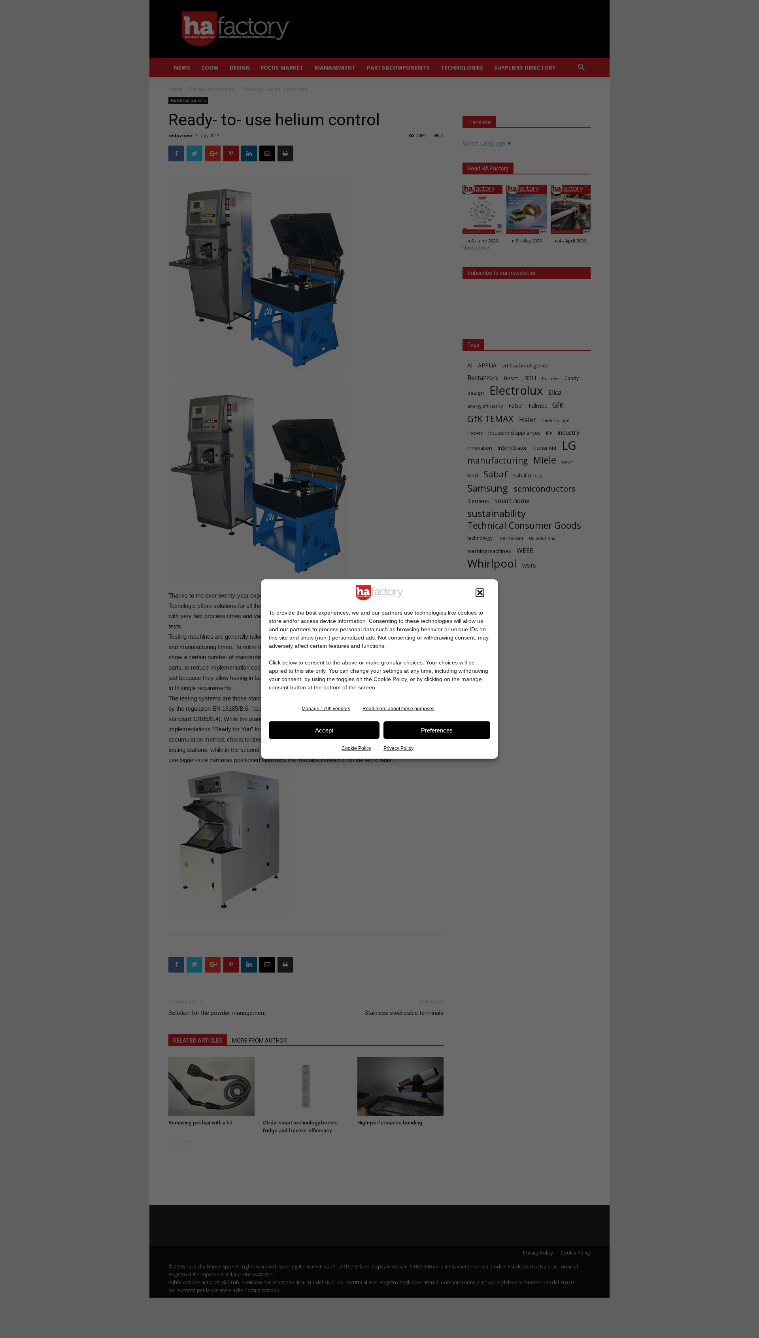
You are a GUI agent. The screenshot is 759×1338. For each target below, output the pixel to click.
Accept (324, 730)
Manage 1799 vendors (326, 709)
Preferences (437, 730)
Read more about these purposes (398, 709)
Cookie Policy (356, 748)
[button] (480, 593)
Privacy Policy (398, 748)
